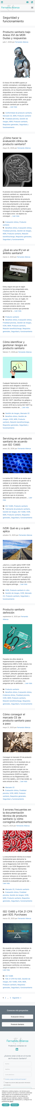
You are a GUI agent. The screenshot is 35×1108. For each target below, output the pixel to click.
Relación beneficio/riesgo (12, 329)
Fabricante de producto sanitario (17, 509)
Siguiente (16, 998)
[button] (32, 7)
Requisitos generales (10, 124)
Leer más (13, 107)
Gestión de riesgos (24, 231)
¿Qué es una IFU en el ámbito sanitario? (16, 252)
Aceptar (6, 1105)
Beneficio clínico (11, 228)
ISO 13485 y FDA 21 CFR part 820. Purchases (17, 913)
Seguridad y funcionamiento (13, 239)
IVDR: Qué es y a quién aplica (16, 530)
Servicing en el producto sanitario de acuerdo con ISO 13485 (17, 441)
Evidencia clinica (9, 695)
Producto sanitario (24, 116)
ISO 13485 (9, 506)
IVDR (4, 326)
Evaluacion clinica (11, 222)
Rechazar (14, 1105)
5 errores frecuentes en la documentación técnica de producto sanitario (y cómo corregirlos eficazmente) (17, 816)
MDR (14, 116)
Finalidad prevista (12, 119)
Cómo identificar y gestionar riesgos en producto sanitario (15, 345)
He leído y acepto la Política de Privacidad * (15, 1079)
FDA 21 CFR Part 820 (13, 979)
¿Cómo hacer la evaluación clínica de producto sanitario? (15, 141)
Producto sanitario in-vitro (19, 590)
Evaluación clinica (24, 228)
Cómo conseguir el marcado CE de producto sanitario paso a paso (17, 719)
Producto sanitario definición (14, 611)
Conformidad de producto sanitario (18, 113)
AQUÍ (11, 1101)
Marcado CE (7, 116)
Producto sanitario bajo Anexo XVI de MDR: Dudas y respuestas (16, 35)
